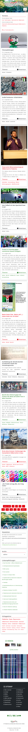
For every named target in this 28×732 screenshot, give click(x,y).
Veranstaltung (11, 182)
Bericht (7, 275)
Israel (3, 625)
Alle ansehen (14, 649)
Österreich (8, 627)
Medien (22, 629)
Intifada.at (20, 690)
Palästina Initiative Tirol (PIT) (10, 590)
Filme (18, 706)
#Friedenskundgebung (15, 497)
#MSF (7, 466)
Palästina (5, 619)
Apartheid (4, 629)
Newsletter (8, 702)
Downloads (8, 700)
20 (7, 509)
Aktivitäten (4, 182)
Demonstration (14, 621)
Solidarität (15, 623)
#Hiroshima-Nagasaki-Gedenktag (10, 499)
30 (11, 509)
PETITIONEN (8, 517)
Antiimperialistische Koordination (11, 566)
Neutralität (13, 625)
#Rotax (17, 182)
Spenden (19, 694)
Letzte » (23, 509)
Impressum (20, 698)
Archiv (19, 700)
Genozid (21, 621)
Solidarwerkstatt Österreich (10, 596)
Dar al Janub (6, 572)
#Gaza (21, 422)
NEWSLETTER (8, 525)
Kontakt (19, 704)
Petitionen (20, 696)
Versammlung (5, 277)
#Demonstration (15, 422)
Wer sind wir (8, 690)
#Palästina (14, 377)
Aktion (3, 121)
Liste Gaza (8, 625)
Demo (7, 231)
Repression (16, 619)
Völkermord (5, 621)
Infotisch (22, 275)
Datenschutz (8, 704)
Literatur (19, 702)
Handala (5, 582)
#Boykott (8, 422)
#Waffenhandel (15, 184)
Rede (7, 497)
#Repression (21, 377)
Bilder (6, 694)
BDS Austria (6, 569)
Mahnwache (19, 625)
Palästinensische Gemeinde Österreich (12, 593)
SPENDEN (7, 522)
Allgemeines (9, 464)
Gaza (10, 619)
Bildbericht (13, 275)
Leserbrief (12, 121)
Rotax (16, 629)
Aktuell (3, 72)
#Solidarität (21, 499)
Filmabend (8, 72)
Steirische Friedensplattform (10, 599)
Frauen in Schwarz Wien (9, 574)
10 (3, 509)
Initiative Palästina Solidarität (10, 609)
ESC (19, 629)
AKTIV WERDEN (9, 520)
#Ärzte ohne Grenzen (18, 464)
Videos (6, 696)
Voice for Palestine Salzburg (10, 606)
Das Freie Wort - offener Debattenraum (12, 563)
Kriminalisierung (10, 629)
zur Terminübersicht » (8, 30)
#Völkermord (11, 424)
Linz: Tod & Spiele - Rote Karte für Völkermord (13, 20)
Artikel (6, 692)
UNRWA (3, 631)
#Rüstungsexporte (6, 184)
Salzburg (13, 627)
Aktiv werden (8, 698)
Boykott (4, 627)
